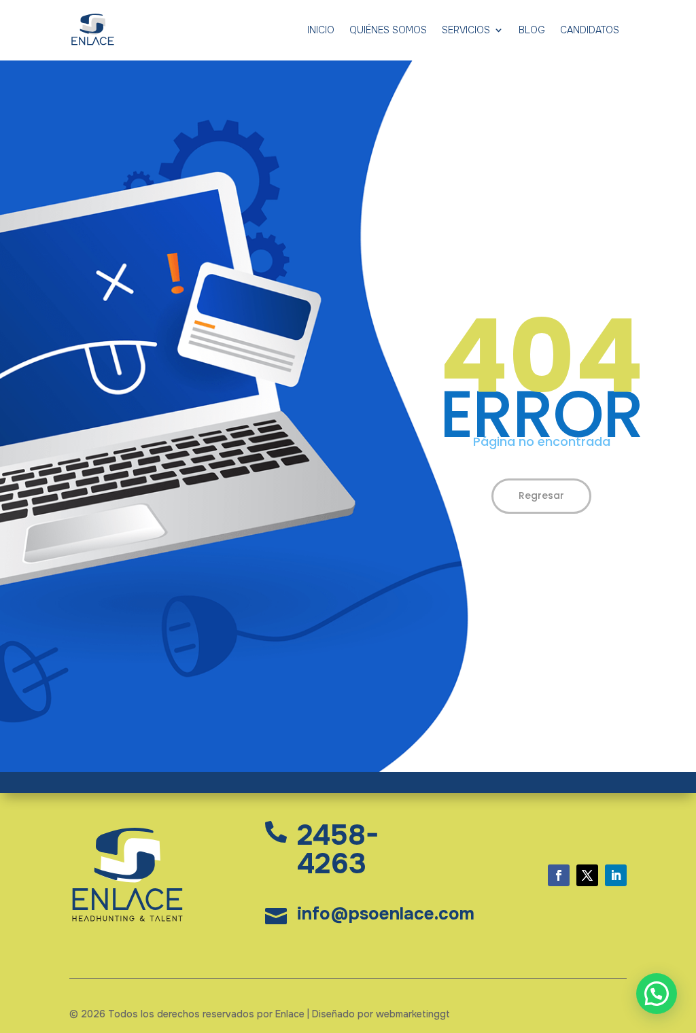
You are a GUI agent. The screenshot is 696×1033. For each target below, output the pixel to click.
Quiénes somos (388, 30)
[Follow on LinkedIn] (616, 875)
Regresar (541, 495)
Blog (532, 30)
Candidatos (589, 30)
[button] (656, 993)
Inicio (320, 30)
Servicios (466, 30)
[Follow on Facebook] (559, 875)
